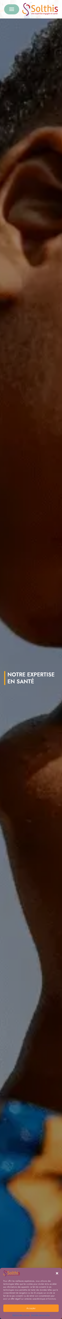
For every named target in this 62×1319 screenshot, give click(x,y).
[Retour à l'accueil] (40, 9)
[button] (57, 1273)
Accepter (31, 1308)
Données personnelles (40, 1315)
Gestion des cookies (21, 1315)
